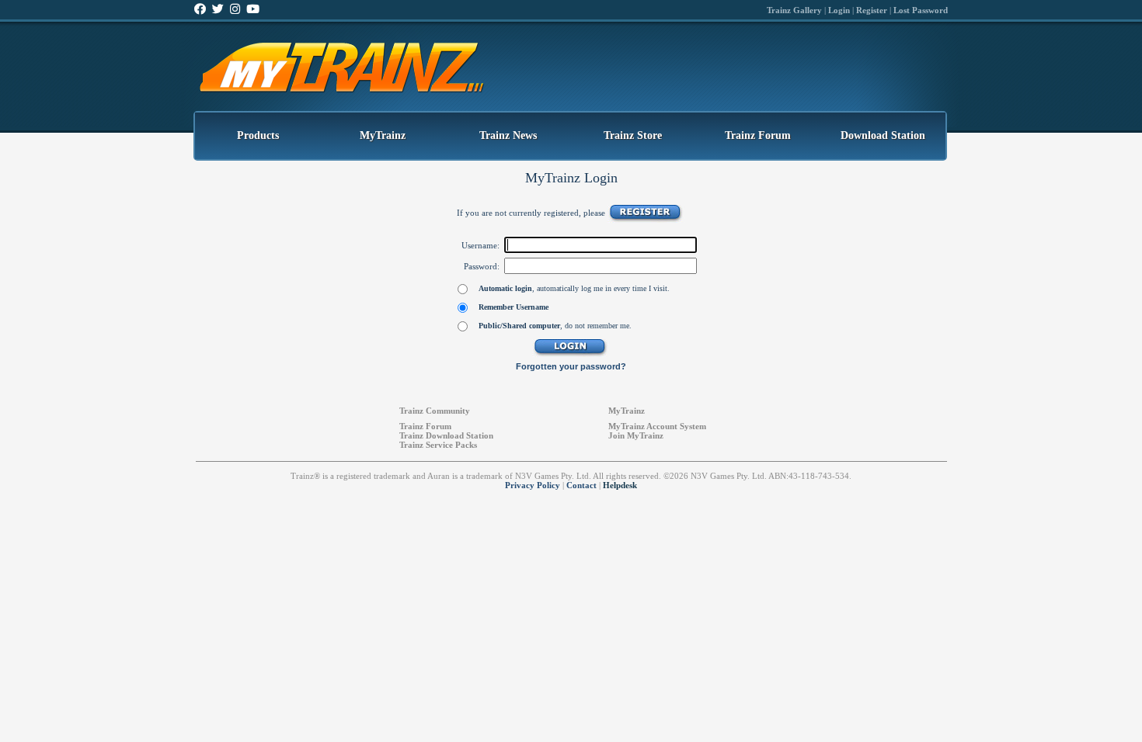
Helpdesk (620, 485)
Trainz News (508, 135)
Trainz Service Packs (438, 444)
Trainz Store (633, 135)
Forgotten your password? (571, 366)
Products (258, 135)
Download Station (883, 135)
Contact (581, 485)
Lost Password (920, 10)
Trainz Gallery (794, 10)
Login (839, 10)
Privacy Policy (532, 485)
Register (871, 10)
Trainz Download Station (446, 435)
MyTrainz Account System (657, 426)
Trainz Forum (758, 135)
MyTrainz (383, 135)
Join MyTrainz (635, 435)
